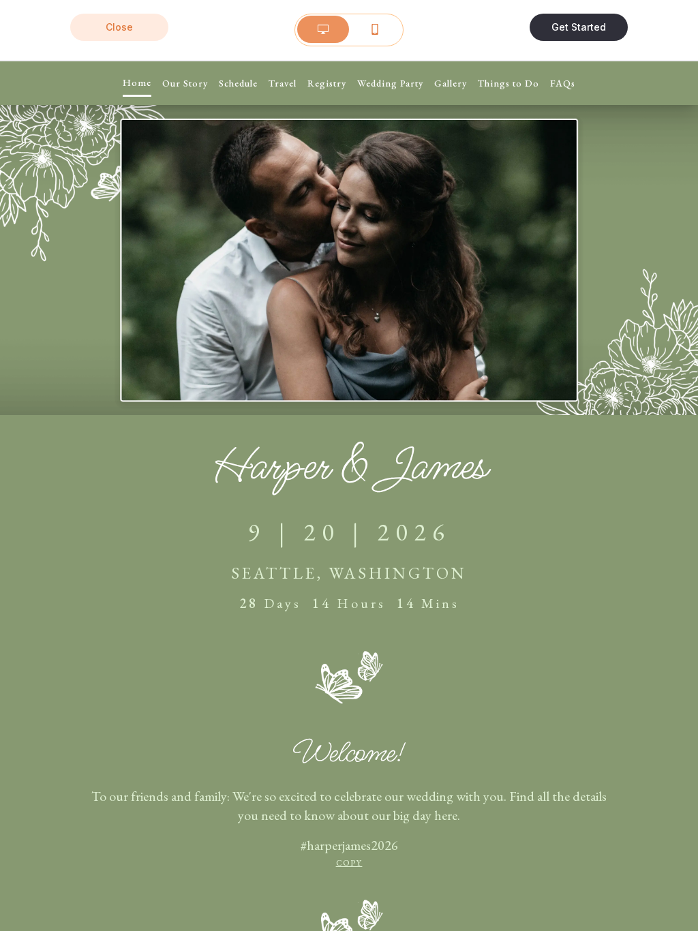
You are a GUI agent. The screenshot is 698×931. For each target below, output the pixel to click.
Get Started (578, 27)
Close (119, 27)
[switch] (349, 29)
